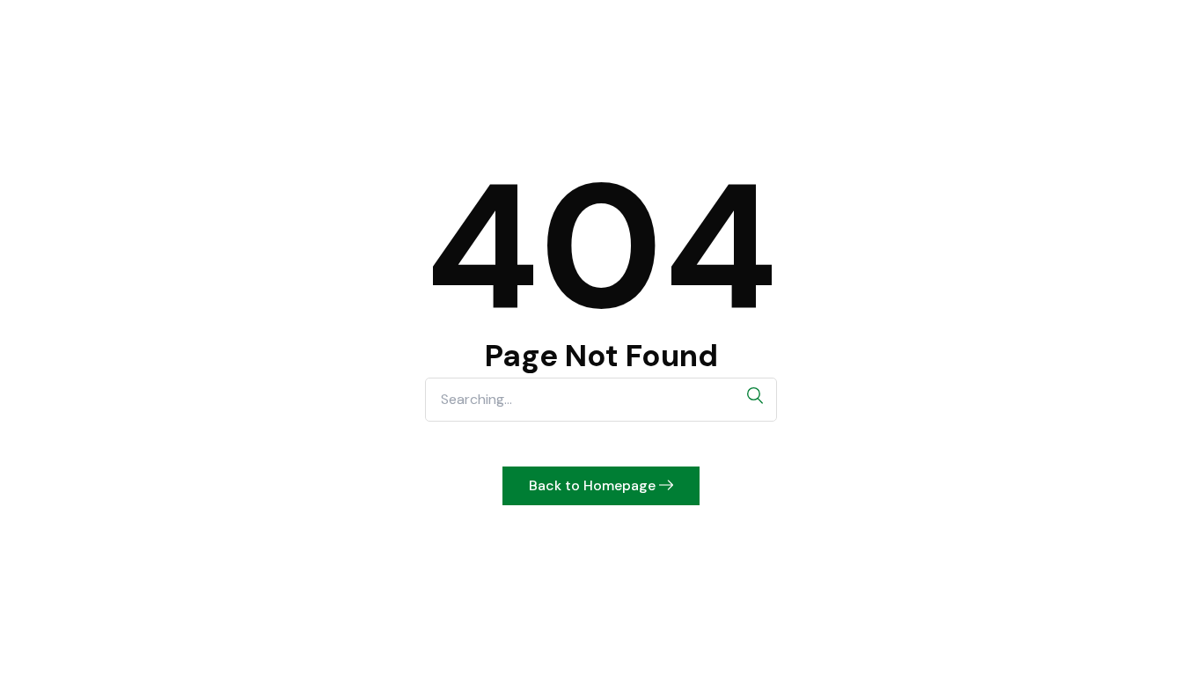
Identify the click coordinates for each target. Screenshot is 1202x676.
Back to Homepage (594, 485)
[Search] (755, 396)
